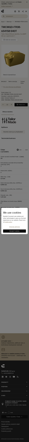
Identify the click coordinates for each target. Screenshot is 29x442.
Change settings (14, 227)
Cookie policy (8, 222)
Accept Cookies (14, 231)
